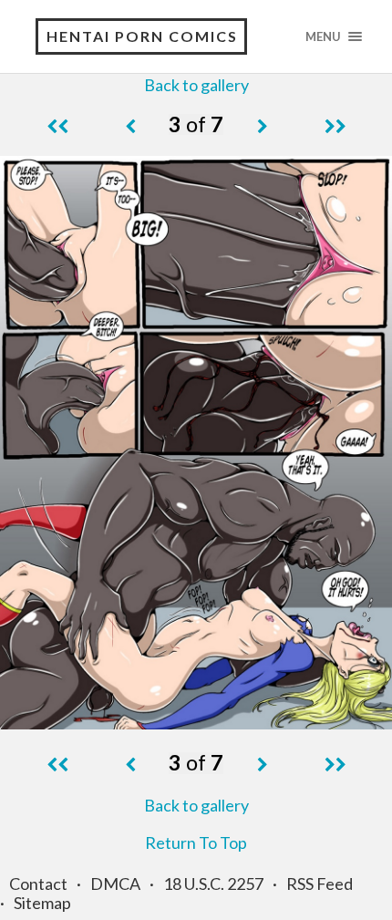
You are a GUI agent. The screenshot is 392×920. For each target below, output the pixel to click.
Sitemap (42, 903)
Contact (38, 883)
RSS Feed (319, 883)
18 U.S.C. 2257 (213, 883)
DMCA (115, 883)
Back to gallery (196, 85)
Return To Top (196, 842)
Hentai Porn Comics (142, 36)
